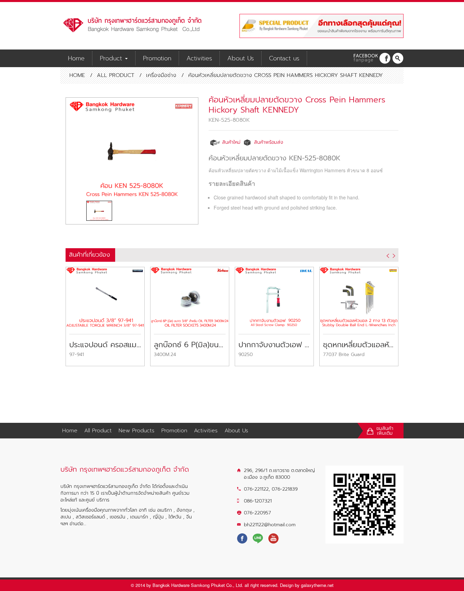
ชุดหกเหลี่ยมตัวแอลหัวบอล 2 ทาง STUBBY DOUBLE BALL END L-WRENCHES (359, 344)
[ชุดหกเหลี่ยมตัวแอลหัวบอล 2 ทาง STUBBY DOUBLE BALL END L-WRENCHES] (359, 296)
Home (76, 58)
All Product (115, 75)
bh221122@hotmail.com (270, 524)
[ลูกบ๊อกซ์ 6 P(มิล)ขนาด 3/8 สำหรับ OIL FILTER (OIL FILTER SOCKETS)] (189, 296)
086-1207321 (258, 501)
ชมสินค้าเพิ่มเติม (384, 431)
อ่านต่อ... (78, 523)
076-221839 (285, 489)
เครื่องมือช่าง (161, 75)
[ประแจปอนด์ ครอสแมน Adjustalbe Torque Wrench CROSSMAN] (105, 296)
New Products (137, 431)
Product (112, 58)
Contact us (284, 58)
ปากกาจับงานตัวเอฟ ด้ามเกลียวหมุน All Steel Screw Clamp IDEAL (274, 344)
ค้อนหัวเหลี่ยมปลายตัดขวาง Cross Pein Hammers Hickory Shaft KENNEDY (297, 105)
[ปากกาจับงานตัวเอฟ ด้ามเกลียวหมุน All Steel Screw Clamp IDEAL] (274, 296)
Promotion (157, 58)
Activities (199, 58)
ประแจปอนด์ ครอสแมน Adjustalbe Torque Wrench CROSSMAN (105, 344)
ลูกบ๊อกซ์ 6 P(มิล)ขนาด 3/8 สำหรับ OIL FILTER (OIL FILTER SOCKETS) (190, 344)
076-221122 (256, 489)
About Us (240, 58)
